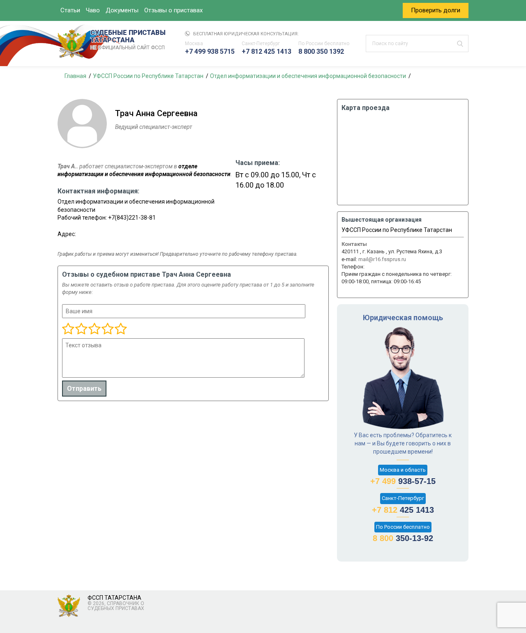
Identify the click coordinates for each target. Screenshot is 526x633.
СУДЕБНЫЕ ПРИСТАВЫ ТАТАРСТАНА (128, 39)
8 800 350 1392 (321, 51)
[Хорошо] (94, 329)
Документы (122, 10)
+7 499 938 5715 (210, 51)
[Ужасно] (68, 329)
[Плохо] (81, 329)
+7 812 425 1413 (266, 51)
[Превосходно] (120, 329)
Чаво (93, 10)
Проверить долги (435, 10)
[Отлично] (107, 329)
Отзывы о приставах (173, 10)
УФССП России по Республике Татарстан (396, 230)
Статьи (70, 10)
